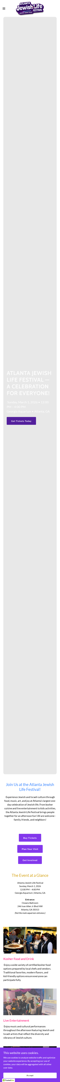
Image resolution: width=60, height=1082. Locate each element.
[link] (30, 8)
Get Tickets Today (21, 421)
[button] (5, 8)
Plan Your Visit (30, 849)
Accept (30, 1075)
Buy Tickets (30, 837)
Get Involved (30, 860)
